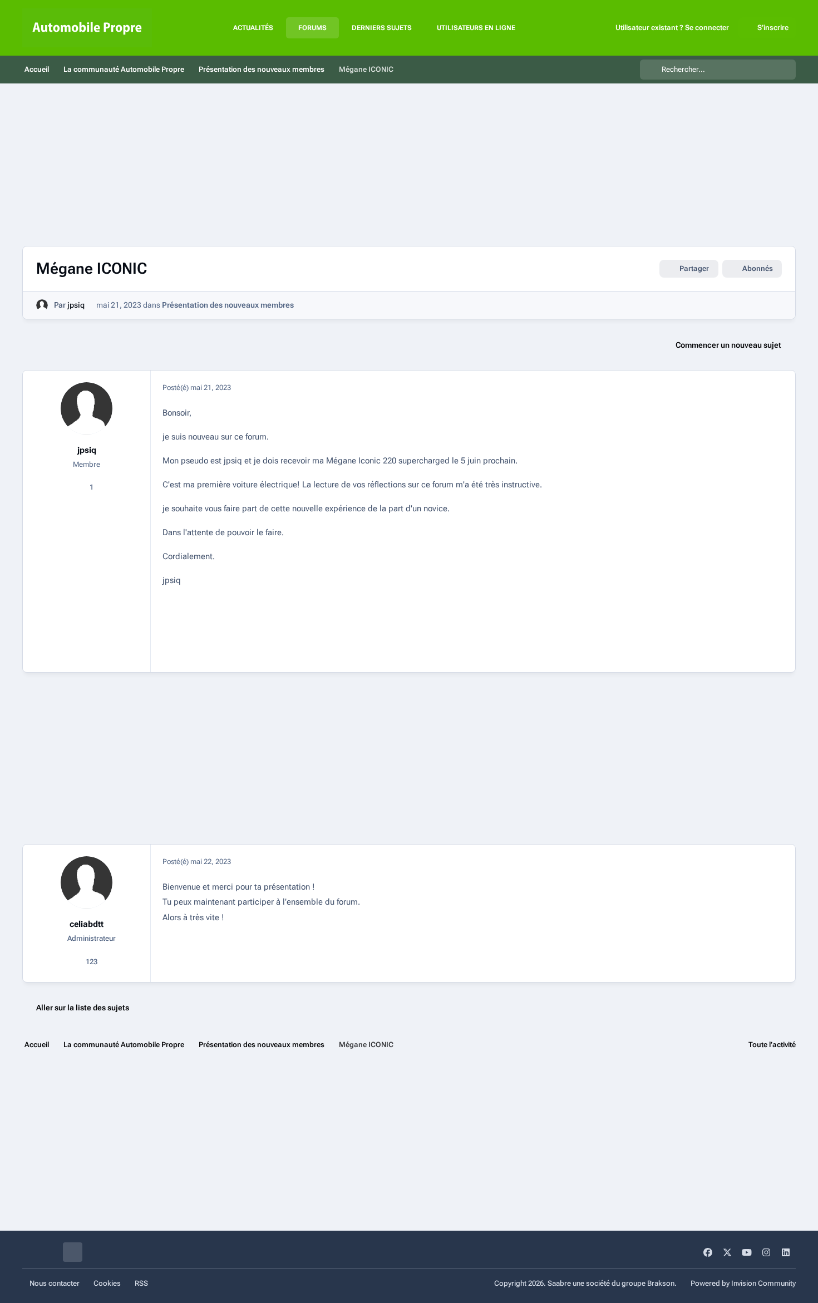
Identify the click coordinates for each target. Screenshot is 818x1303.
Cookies (107, 1283)
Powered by (743, 1283)
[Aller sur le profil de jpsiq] (42, 305)
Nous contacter (54, 1283)
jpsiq (76, 304)
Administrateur (91, 938)
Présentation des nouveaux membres (228, 304)
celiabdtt (87, 924)
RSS (141, 1283)
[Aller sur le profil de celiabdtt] (87, 882)
